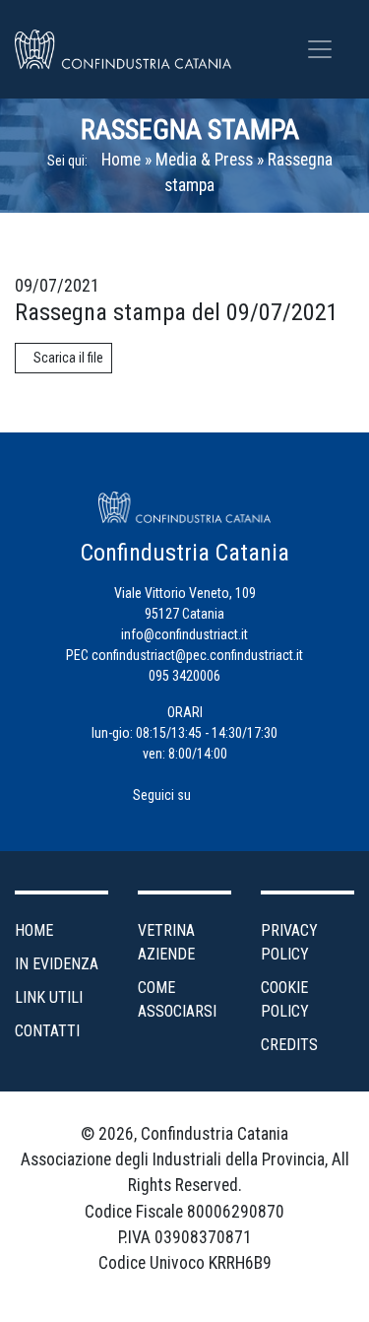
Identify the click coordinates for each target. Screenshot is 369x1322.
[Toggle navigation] (319, 49)
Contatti (47, 1031)
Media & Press (204, 159)
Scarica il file (68, 357)
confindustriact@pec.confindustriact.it (197, 655)
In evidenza (56, 964)
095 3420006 (184, 676)
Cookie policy (285, 999)
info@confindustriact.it (184, 634)
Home (121, 159)
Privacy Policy (289, 942)
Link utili (49, 997)
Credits (289, 1044)
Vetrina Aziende (166, 942)
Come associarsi (177, 999)
